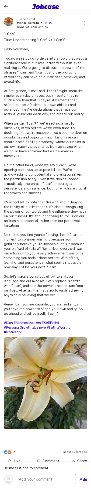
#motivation (13, 332)
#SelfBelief (50, 323)
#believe (39, 327)
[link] (14, 461)
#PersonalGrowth (17, 327)
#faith (51, 327)
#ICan (8, 323)
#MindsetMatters (27, 323)
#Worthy (63, 327)
